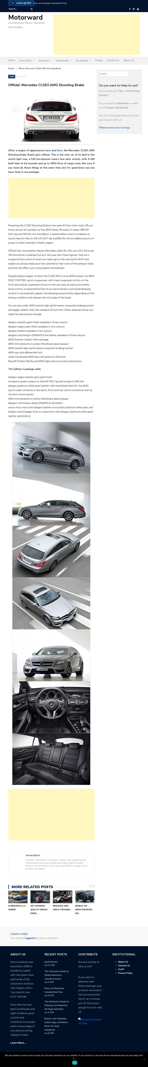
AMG (12, 76)
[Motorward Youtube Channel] (138, 9)
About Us (129, 60)
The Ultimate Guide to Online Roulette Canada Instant (56, 975)
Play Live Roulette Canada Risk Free (50, 3)
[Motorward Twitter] (134, 9)
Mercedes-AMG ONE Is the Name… (40, 907)
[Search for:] (17, 9)
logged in (30, 938)
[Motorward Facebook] (129, 9)
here (48, 150)
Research (44, 60)
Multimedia (62, 60)
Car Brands (82, 60)
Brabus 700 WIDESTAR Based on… (61, 909)
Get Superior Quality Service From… (16, 909)
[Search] (32, 9)
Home (11, 60)
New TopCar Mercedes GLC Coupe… (82, 909)
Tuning (98, 60)
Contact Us (113, 60)
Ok (74, 1063)
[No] (144, 1059)
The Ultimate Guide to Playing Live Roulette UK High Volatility (56, 1005)
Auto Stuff (25, 60)
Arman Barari (33, 855)
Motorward (25, 17)
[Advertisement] (96, 34)
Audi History (51, 961)
